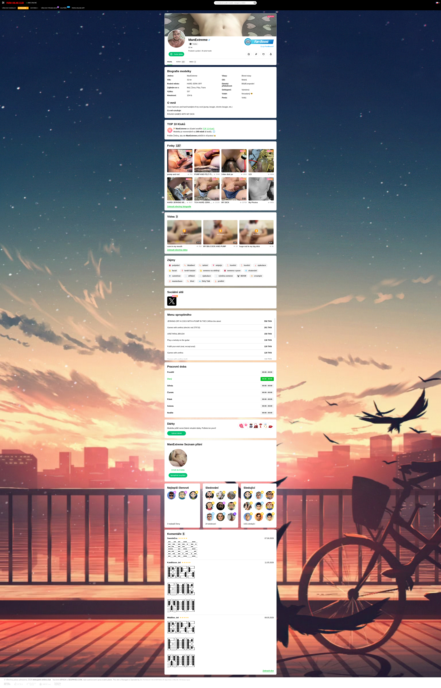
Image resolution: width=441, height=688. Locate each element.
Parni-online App (78, 8)
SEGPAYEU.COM (75, 680)
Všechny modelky (9, 8)
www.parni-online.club (42, 680)
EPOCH (63, 680)
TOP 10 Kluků (208, 129)
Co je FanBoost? (267, 46)
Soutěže (63, 8)
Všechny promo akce (49, 8)
